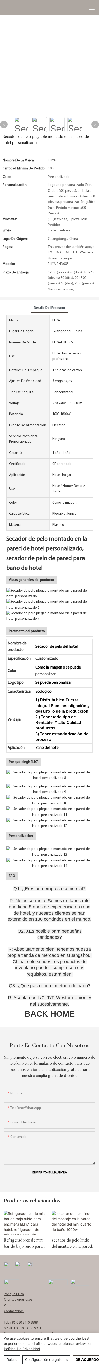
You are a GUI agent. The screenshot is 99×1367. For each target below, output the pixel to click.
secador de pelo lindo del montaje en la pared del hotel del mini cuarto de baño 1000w (72, 1244)
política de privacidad (22, 1349)
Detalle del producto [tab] (49, 308)
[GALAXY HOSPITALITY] (58, 1282)
